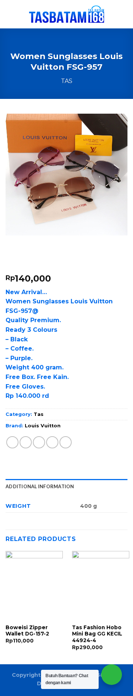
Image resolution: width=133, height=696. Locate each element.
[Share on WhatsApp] (12, 442)
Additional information (40, 486)
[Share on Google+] (65, 442)
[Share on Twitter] (39, 442)
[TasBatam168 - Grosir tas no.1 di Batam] (66, 14)
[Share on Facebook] (26, 442)
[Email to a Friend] (52, 442)
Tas (66, 81)
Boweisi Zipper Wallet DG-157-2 (27, 630)
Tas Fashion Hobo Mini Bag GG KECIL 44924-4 (97, 633)
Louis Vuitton (43, 425)
